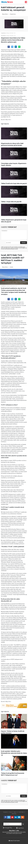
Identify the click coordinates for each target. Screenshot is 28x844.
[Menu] (26, 2)
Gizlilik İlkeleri (21, 812)
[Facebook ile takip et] (5, 817)
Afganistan (13, 14)
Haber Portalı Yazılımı (15, 840)
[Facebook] (9, 47)
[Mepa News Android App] (7, 828)
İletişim (15, 812)
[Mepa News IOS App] (20, 828)
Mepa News (5, 14)
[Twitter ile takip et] (9, 817)
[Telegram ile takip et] (19, 817)
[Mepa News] (7, 2)
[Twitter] (12, 47)
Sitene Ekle (14, 813)
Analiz (11, 267)
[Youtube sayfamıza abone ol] (12, 817)
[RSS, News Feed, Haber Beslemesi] (22, 817)
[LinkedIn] (16, 47)
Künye (10, 812)
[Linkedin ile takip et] (15, 817)
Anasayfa (5, 812)
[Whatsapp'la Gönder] (19, 47)
